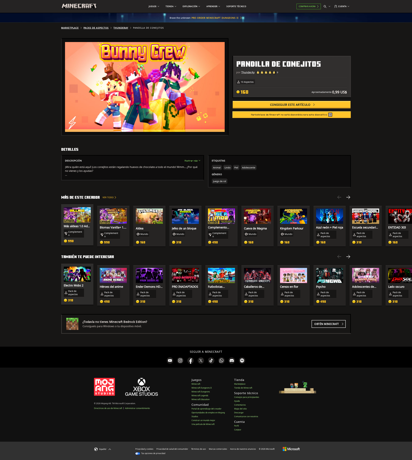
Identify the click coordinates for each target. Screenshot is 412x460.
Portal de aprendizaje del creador (206, 408)
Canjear (237, 429)
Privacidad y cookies (144, 449)
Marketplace (70, 27)
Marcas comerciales (218, 449)
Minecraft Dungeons (201, 391)
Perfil (236, 425)
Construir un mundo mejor (203, 420)
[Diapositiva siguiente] (348, 197)
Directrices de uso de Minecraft (108, 408)
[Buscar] (327, 6)
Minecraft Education (201, 399)
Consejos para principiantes (246, 397)
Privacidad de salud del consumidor (172, 449)
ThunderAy (120, 27)
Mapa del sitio (240, 408)
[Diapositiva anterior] (339, 197)
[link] (170, 360)
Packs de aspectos (96, 27)
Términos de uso (198, 449)
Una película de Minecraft (203, 424)
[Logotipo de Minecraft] (79, 6)
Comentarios (240, 404)
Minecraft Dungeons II (202, 387)
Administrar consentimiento (137, 408)
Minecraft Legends (200, 395)
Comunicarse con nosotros (246, 416)
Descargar (239, 412)
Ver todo (108, 197)
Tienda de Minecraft (243, 387)
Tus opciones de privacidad (153, 453)
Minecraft (196, 384)
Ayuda (237, 401)
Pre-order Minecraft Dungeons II (215, 17)
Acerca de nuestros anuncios (243, 449)
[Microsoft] (291, 449)
